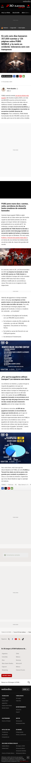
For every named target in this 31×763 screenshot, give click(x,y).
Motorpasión (19, 721)
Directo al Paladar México (8, 753)
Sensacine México (20, 748)
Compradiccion (5, 737)
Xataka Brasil (5, 748)
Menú (2, 7)
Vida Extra (18, 700)
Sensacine (18, 709)
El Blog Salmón (19, 732)
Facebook (14, 76)
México (18, 657)
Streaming (5, 670)
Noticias (10, 484)
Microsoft (19, 663)
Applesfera (4, 703)
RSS (19, 638)
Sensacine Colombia (21, 750)
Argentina (4, 653)
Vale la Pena (5, 12)
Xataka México (5, 746)
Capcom (4, 667)
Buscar (28, 682)
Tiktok (23, 638)
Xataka (3, 698)
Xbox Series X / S (23, 484)
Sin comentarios (8, 76)
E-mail (23, 76)
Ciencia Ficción (20, 670)
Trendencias (5, 732)
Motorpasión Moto (20, 723)
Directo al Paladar (6, 721)
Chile (17, 653)
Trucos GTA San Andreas (19, 632)
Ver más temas (6, 675)
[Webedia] (27, 1)
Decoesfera (5, 734)
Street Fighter (21, 27)
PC (16, 484)
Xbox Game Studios (7, 663)
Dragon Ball (13, 27)
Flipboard (20, 76)
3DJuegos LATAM (15, 6)
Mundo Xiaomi (5, 708)
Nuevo (28, 7)
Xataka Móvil (5, 700)
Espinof (18, 712)
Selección (15, 12)
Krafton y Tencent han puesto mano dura (14, 237)
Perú (3, 660)
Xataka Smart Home (7, 705)
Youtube (15, 638)
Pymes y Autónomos (21, 734)
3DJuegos (18, 698)
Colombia (4, 657)
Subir (24, 689)
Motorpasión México (21, 753)
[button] (12, 89)
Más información (24, 761)
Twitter (17, 76)
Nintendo (5, 27)
